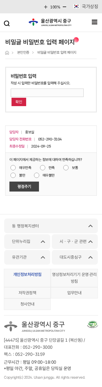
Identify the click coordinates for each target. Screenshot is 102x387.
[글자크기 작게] (64, 8)
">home (7, 53)
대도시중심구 (71, 257)
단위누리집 (21, 241)
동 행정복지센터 (25, 226)
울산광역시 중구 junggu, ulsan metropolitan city (50, 23)
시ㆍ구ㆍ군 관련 (73, 241)
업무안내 (74, 292)
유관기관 (19, 257)
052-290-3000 (38, 347)
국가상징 (90, 6)
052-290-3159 (30, 354)
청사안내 (27, 304)
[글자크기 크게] (46, 7)
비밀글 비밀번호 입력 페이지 (56, 52)
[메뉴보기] (94, 22)
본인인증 (23, 52)
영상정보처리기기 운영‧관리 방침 (74, 278)
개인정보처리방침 (27, 274)
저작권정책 (27, 292)
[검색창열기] (7, 22)
